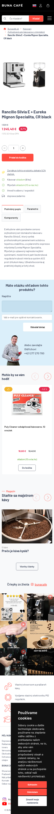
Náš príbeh (7, 777)
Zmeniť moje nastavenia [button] (32, 801)
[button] (49, 19)
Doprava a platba (9, 741)
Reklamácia (7, 744)
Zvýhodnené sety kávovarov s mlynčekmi (26, 32)
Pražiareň (6, 774)
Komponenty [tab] (11, 217)
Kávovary (27, 28)
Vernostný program (10, 750)
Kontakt (5, 780)
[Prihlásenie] (40, 5)
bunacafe (41, 584)
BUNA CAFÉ (12, 5)
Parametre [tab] (32, 208)
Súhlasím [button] (32, 784)
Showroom (7, 771)
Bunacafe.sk (13, 28)
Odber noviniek (9, 783)
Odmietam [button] (32, 792)
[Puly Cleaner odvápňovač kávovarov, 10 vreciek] (27, 404)
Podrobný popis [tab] (12, 209)
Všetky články (27, 566)
